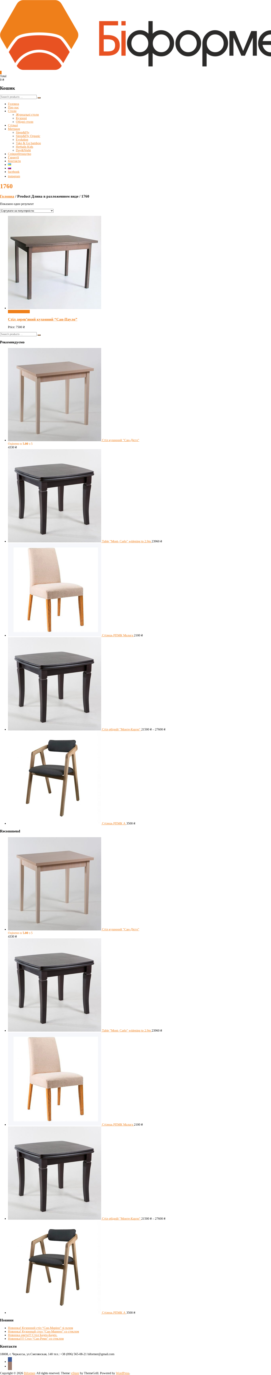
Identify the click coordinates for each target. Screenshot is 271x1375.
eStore (75, 1373)
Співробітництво (19, 154)
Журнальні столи (27, 114)
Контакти (14, 161)
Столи (12, 111)
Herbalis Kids (24, 146)
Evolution (22, 139)
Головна (13, 104)
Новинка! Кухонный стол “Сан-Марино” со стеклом (43, 1331)
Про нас (13, 107)
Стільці (13, 125)
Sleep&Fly (22, 132)
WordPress (122, 1373)
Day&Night (23, 150)
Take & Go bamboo (28, 143)
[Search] (39, 97)
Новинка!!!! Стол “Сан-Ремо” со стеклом (36, 1338)
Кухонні (21, 118)
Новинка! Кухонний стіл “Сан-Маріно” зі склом (40, 1328)
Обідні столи (24, 121)
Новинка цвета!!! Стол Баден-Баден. (32, 1335)
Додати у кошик (19, 311)
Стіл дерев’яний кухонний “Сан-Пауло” (42, 319)
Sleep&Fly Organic (28, 136)
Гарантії (13, 157)
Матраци (14, 129)
